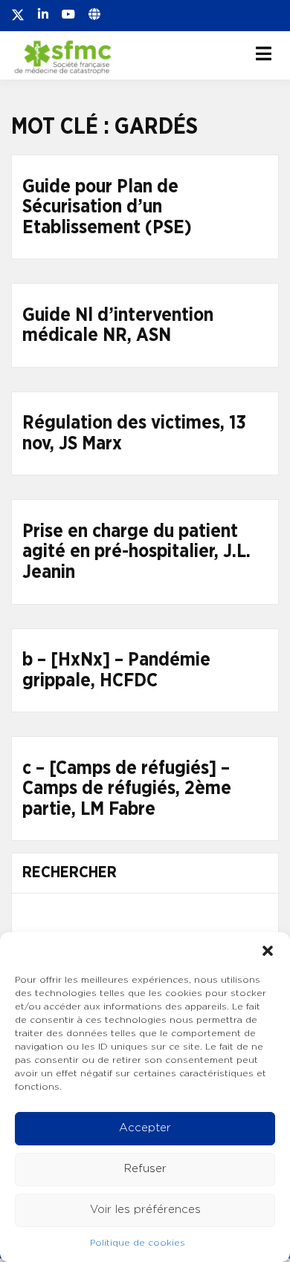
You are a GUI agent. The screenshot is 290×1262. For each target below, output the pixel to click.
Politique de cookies (137, 1242)
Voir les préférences (145, 1209)
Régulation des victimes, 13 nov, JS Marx (134, 433)
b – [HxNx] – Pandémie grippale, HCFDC (116, 670)
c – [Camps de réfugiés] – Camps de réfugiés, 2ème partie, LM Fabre (126, 789)
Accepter (145, 1127)
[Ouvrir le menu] (263, 53)
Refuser (145, 1168)
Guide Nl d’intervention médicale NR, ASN (117, 325)
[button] (267, 950)
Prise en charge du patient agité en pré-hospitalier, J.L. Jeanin (136, 552)
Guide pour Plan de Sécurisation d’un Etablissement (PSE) (107, 207)
